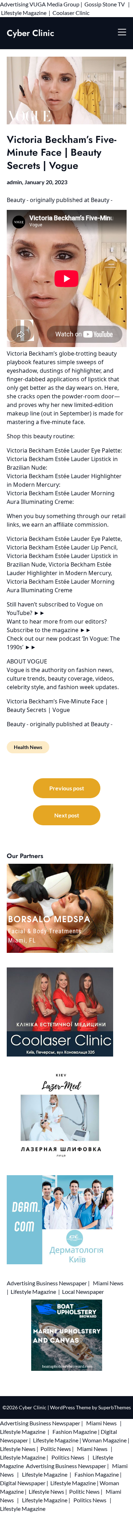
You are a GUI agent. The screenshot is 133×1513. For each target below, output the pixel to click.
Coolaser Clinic (70, 12)
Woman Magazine (104, 1440)
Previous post (66, 788)
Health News (28, 747)
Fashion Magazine (74, 1431)
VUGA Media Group (54, 4)
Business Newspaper (61, 1283)
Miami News (108, 1283)
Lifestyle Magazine (23, 12)
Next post (66, 815)
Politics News (67, 1457)
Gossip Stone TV (105, 4)
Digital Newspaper (22, 1483)
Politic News (55, 1448)
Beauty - (18, 200)
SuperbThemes (114, 1407)
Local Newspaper (83, 1291)
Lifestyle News (17, 1448)
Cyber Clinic (30, 32)
